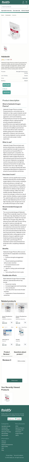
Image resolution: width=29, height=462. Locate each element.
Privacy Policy (9, 455)
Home (2, 15)
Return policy (5, 446)
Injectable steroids (6, 10)
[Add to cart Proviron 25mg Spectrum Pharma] (25, 322)
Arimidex (18, 339)
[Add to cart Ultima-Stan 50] (11, 344)
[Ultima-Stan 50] (7, 332)
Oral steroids (16, 10)
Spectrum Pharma (19, 428)
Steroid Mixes (5, 433)
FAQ (3, 448)
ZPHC (16, 426)
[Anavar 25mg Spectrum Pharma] (7, 308)
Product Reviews (6, 353)
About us (4, 441)
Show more (14, 380)
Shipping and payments (7, 444)
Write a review (21, 361)
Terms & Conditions (18, 455)
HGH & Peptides (5, 430)
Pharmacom (18, 431)
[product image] (5, 49)
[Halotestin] (7, 398)
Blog (3, 450)
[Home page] (6, 2)
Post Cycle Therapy (6, 431)
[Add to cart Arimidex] (25, 344)
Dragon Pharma (19, 433)
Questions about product (20, 353)
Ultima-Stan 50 (5, 339)
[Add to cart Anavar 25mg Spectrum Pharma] (11, 322)
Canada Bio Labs (19, 430)
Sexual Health (5, 435)
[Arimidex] (21, 332)
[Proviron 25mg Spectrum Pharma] (21, 308)
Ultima (17, 435)
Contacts (4, 442)
